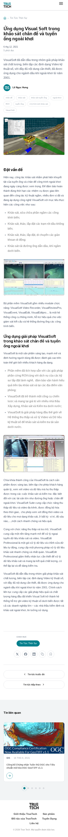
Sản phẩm (49, 814)
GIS (8, 758)
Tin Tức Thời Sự (28, 643)
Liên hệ (34, 823)
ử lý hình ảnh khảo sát (39, 104)
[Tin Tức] (4, 18)
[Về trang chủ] (7, 5)
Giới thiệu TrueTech (25, 814)
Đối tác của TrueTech (24, 818)
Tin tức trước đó (36, 674)
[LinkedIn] (34, 654)
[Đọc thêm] (9, 775)
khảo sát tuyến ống (39, 98)
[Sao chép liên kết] (42, 654)
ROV (8, 104)
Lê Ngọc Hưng (20, 87)
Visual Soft (10, 110)
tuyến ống (20, 104)
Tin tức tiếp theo (32, 684)
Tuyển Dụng (49, 818)
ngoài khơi (57, 98)
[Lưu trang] (50, 654)
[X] (17, 654)
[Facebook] (25, 654)
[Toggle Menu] (61, 7)
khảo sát (21, 98)
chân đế (9, 98)
